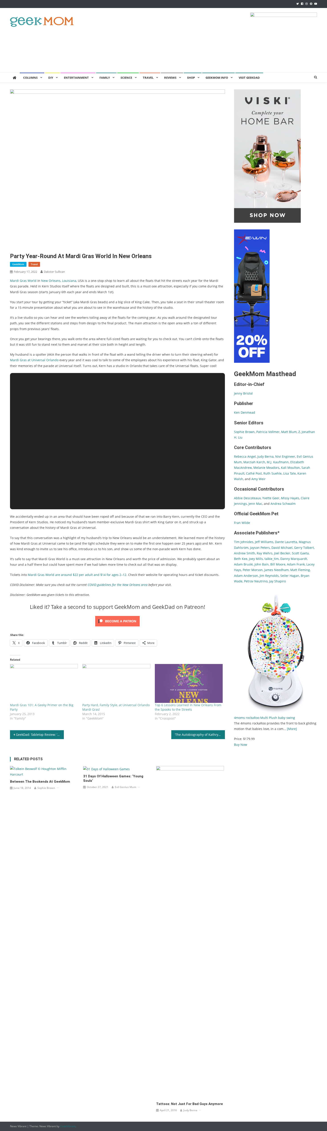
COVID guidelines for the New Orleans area (117, 585)
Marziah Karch (254, 462)
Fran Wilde (242, 523)
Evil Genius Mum (125, 787)
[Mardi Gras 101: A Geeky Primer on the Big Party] (44, 683)
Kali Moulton (290, 467)
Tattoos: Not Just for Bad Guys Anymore (189, 1104)
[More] (292, 729)
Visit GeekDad (249, 78)
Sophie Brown (46, 788)
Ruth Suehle (272, 473)
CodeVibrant (67, 1126)
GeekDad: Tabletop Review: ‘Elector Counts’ (40, 734)
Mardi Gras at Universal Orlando (34, 360)
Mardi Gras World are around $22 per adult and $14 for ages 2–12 (76, 575)
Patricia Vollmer (268, 432)
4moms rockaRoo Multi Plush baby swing (264, 718)
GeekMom (18, 264)
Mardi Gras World (23, 281)
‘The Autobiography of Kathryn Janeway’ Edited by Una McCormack (200, 734)
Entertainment (76, 78)
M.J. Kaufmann (278, 462)
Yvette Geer (270, 498)
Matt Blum (289, 432)
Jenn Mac (255, 503)
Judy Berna (190, 1110)
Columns (30, 78)
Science (126, 78)
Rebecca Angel (245, 456)
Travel (148, 78)
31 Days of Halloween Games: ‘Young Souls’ (113, 778)
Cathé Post (254, 473)
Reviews (170, 78)
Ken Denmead (244, 412)
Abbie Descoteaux (247, 498)
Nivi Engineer (285, 456)
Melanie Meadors (266, 467)
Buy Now (240, 744)
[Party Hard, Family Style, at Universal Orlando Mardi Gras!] (116, 683)
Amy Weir (258, 479)
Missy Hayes (290, 498)
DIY (50, 78)
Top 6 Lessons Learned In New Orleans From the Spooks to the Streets (188, 707)
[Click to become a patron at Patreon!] (117, 621)
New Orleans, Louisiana (58, 281)
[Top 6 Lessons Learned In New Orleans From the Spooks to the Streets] (189, 683)
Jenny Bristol (243, 393)
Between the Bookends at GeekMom (40, 782)
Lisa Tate (289, 473)
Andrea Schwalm (283, 503)
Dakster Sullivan (54, 272)
